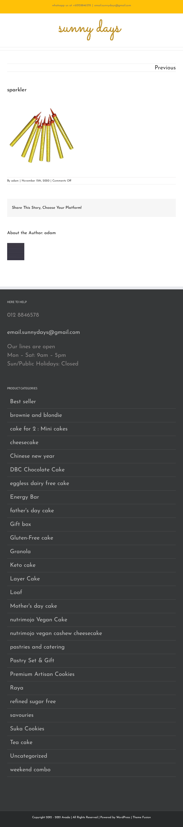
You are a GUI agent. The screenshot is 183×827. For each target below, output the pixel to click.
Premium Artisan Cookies (42, 674)
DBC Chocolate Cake (37, 470)
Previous (165, 68)
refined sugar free (33, 702)
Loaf (16, 592)
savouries (22, 715)
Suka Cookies (27, 729)
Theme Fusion (142, 817)
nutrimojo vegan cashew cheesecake (56, 633)
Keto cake (23, 565)
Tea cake (21, 742)
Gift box (20, 524)
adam (15, 180)
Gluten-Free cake (31, 538)
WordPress (123, 817)
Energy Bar (24, 497)
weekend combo (30, 770)
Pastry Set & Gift (32, 661)
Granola (20, 552)
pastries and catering (37, 647)
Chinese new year (32, 456)
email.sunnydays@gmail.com (112, 5)
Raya (16, 688)
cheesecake (24, 443)
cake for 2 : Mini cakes (39, 429)
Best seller (23, 402)
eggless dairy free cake (39, 483)
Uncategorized (28, 756)
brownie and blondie (36, 415)
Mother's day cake (33, 606)
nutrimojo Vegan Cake (38, 620)
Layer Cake (25, 579)
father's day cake (32, 511)
